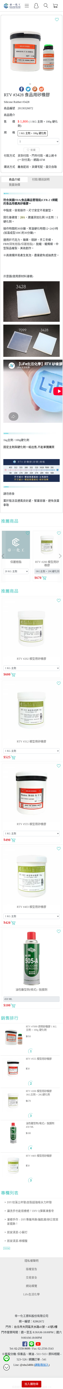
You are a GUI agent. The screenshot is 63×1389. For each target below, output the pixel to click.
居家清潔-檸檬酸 (17, 1240)
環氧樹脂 (14, 244)
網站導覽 (31, 1285)
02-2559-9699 (22, 1348)
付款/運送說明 (41, 179)
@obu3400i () (35, 1364)
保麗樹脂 (26, 244)
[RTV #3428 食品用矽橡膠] (31, 49)
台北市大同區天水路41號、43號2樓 (35, 1326)
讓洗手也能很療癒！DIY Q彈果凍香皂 (30, 1210)
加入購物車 (31, 1384)
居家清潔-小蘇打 (17, 1232)
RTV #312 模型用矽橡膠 (31, 741)
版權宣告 (31, 1269)
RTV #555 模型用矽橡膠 (31, 824)
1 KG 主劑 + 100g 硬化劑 (32, 133)
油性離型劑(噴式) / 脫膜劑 (31, 989)
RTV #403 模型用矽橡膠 (31, 906)
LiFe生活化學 (31, 1294)
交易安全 (31, 1277)
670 (29, 1100)
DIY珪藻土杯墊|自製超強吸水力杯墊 (29, 1202)
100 (29, 1133)
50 (28, 1068)
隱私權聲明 (31, 1260)
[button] (3, 556)
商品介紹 (14, 179)
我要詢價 (14, 184)
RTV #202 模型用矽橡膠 (31, 658)
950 (29, 1036)
